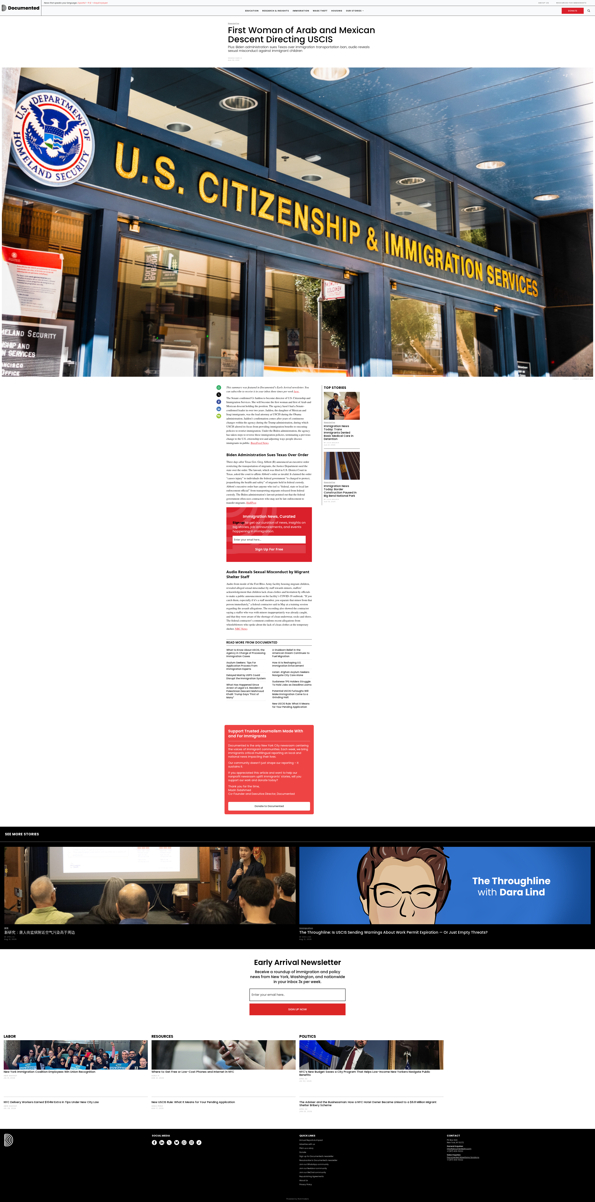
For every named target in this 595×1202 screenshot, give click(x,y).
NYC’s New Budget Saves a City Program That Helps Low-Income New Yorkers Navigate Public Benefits (364, 1073)
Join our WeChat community (312, 1172)
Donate (302, 1152)
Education (252, 10)
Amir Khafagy (10, 1076)
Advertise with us (307, 1144)
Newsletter (233, 23)
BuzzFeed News (260, 443)
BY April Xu (9, 937)
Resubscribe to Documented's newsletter (318, 1160)
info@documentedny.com (459, 1148)
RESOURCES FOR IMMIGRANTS (571, 3)
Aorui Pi (155, 1076)
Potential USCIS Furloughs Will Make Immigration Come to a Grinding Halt (290, 694)
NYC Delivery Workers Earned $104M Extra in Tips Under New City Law (51, 1102)
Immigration (301, 10)
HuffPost (251, 502)
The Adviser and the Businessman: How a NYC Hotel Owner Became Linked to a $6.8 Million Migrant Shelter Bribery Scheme (367, 1103)
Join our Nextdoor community (313, 1168)
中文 (89, 3)
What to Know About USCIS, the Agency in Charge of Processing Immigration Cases (245, 653)
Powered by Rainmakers (297, 1199)
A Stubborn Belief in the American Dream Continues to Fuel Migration (290, 653)
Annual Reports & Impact (311, 1140)
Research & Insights (275, 10)
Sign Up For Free (269, 549)
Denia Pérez (157, 1106)
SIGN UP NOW (297, 1009)
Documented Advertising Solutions (463, 1157)
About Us (543, 3)
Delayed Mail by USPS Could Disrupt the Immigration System (246, 677)
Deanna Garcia (235, 58)
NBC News (241, 628)
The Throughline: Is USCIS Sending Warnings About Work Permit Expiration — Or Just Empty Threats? (393, 932)
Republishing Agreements (311, 1176)
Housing (336, 10)
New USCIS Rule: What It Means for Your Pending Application (291, 705)
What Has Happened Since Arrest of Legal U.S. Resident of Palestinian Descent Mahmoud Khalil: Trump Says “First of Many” (245, 691)
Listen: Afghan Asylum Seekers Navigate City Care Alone (290, 673)
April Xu (303, 1079)
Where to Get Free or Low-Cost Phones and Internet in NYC (193, 1072)
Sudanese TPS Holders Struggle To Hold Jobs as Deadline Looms (292, 683)
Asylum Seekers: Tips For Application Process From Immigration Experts (242, 666)
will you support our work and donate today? (264, 778)
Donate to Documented (269, 806)
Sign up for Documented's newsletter (316, 1156)
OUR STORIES (354, 10)
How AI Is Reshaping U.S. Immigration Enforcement (288, 664)
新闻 (6, 928)
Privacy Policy (305, 1184)
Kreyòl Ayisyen (100, 3)
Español (81, 3)
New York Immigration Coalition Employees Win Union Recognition (49, 1072)
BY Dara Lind (305, 937)
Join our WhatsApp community (314, 1164)
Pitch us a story (306, 1148)
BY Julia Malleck (331, 443)
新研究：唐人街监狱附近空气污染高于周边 (39, 932)
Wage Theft (320, 10)
